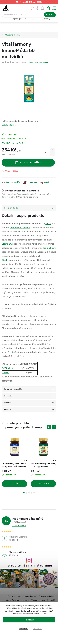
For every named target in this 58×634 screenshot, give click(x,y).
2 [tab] (26, 493)
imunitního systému (20, 227)
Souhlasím (30, 620)
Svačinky (46, 18)
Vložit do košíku (30, 162)
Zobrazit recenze (19, 525)
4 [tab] (31, 493)
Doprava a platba (46, 596)
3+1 (33, 18)
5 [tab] (34, 493)
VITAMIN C (8, 368)
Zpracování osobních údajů (43, 600)
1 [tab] (24, 493)
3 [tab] (29, 493)
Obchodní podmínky (27, 596)
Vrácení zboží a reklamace (17, 600)
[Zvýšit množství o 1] (52, 150)
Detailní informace (9, 125)
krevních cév (49, 248)
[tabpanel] (14, 461)
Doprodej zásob (19, 18)
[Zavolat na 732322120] (37, 8)
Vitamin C (7, 243)
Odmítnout (37, 629)
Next (54, 427)
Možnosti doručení (14, 143)
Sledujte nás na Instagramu (29, 565)
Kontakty (11, 596)
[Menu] (54, 8)
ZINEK (5, 372)
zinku (48, 223)
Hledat (49, 14)
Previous (49, 427)
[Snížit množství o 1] (52, 154)
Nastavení (23, 629)
